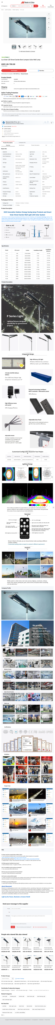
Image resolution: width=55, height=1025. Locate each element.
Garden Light (21, 996)
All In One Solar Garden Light (7, 983)
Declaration (41, 1019)
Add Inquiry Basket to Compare (27, 51)
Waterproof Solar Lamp (7, 1012)
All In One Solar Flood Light (46, 981)
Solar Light (22, 9)
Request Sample (24, 73)
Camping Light (13, 996)
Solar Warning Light (41, 996)
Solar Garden (29, 1006)
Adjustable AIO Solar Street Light (21, 981)
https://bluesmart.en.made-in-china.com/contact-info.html (14, 857)
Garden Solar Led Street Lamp (8, 1009)
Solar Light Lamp (12, 1006)
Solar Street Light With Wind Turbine (34, 983)
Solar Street (21, 1006)
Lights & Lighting (8, 9)
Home (2, 9)
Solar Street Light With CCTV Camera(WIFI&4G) (21, 983)
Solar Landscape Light (7, 999)
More (2, 1015)
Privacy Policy (47, 1019)
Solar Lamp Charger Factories (38, 1009)
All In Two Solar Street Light (33, 981)
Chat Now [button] (41, 70)
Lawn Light (4, 996)
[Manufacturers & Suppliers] (27, 2)
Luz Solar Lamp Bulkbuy (20, 1012)
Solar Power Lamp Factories (23, 1009)
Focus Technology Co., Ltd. (19, 1019)
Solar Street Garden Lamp (40, 1006)
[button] (49, 145)
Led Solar (4, 1006)
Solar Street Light (30, 996)
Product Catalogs (20, 978)
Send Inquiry (14, 70)
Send (13, 927)
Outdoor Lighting (16, 9)
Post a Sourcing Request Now (40, 927)
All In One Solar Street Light (7, 981)
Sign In (3, 136)
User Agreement (35, 1019)
